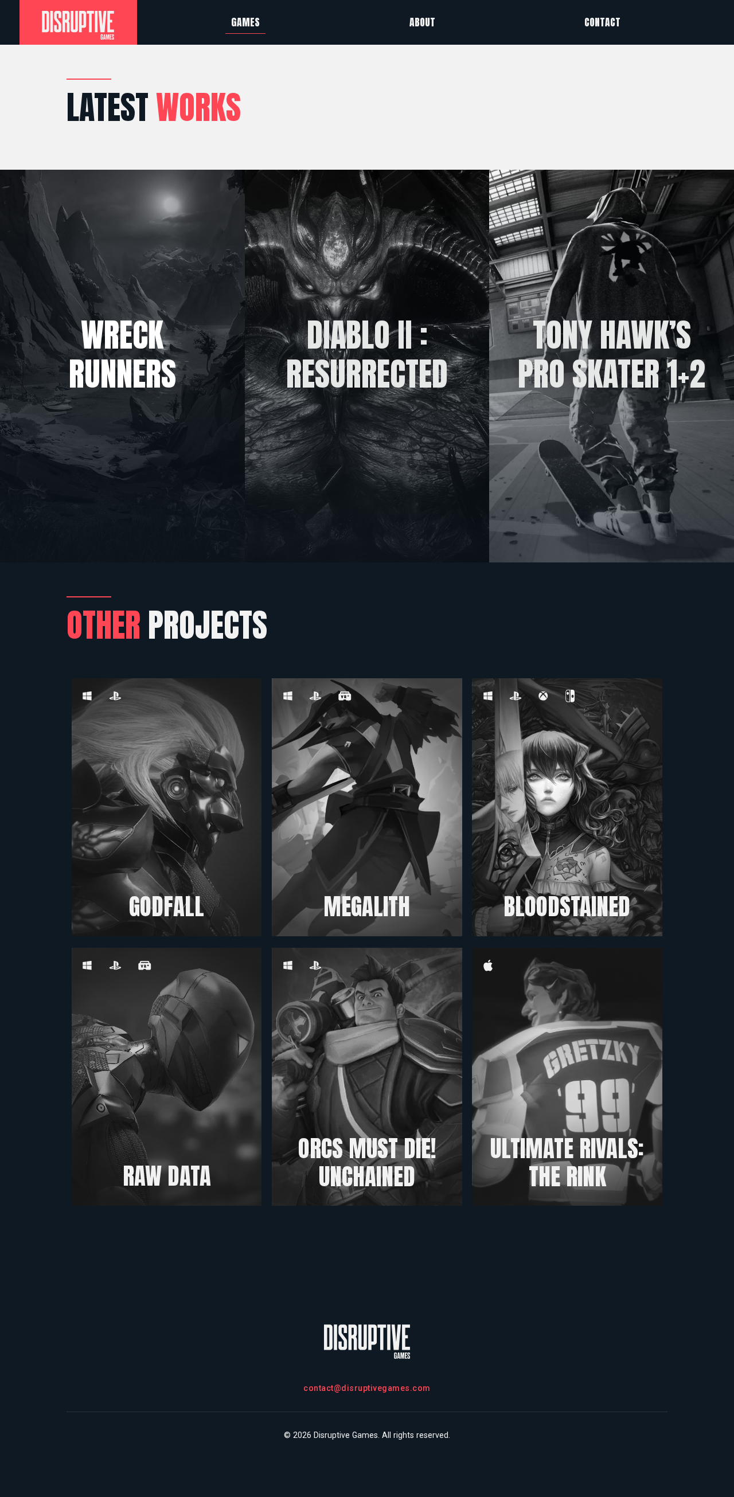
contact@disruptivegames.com (366, 1388)
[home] (78, 22)
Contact (602, 22)
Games (245, 22)
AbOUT (422, 22)
